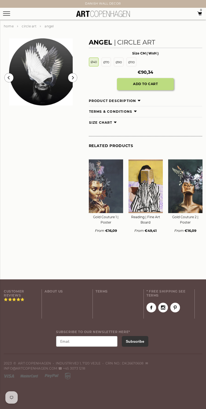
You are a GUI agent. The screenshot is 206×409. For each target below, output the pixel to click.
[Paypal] (52, 376)
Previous (9, 77)
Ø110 (131, 62)
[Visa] (9, 376)
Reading (145, 219)
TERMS (101, 291)
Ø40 (94, 62)
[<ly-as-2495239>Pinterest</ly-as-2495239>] (175, 307)
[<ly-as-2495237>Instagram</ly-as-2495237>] (163, 307)
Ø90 (119, 62)
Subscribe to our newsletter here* (93, 332)
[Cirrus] (68, 376)
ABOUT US (54, 291)
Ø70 (106, 62)
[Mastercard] (29, 376)
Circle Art (29, 26)
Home (9, 26)
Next (7, 4)
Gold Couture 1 (106, 219)
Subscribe (135, 341)
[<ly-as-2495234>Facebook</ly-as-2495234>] (151, 307)
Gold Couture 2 (185, 219)
